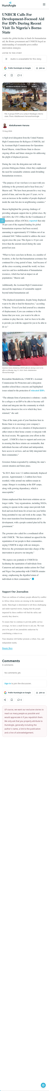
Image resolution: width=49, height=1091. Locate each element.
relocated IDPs (37, 390)
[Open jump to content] (2, 220)
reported (33, 220)
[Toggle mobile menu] (44, 4)
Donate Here (7, 648)
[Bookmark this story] (11, 75)
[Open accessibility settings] (43, 1085)
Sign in (7, 683)
